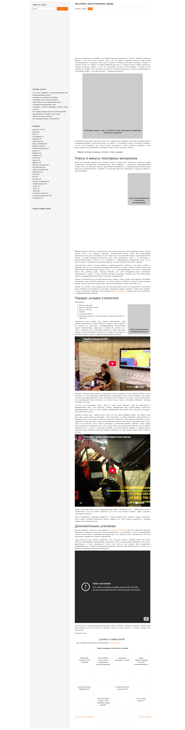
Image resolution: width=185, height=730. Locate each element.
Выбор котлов (37, 146)
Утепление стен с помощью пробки (45, 100)
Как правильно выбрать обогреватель (46, 119)
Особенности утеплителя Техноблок (45, 97)
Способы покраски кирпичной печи (84, 688)
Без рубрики (37, 137)
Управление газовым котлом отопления (84, 660)
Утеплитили (37, 198)
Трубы (35, 191)
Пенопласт (36, 172)
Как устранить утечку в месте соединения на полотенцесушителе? (103, 661)
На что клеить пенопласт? (141, 700)
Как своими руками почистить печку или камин (49, 112)
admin (84, 9)
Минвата (36, 163)
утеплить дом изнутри (118, 530)
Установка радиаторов (41, 196)
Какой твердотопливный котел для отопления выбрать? (141, 661)
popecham (36, 129)
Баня (34, 134)
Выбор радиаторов (39, 148)
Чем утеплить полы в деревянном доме (47, 102)
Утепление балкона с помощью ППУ (122, 688)
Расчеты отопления (39, 181)
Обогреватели (38, 167)
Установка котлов (39, 193)
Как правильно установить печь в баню (46, 114)
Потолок (35, 179)
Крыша (35, 160)
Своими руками (38, 184)
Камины (35, 153)
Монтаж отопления (39, 165)
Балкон (35, 132)
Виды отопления (38, 144)
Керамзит (36, 155)
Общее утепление (39, 170)
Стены (35, 186)
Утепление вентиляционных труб (44, 105)
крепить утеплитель (118, 291)
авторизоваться (114, 643)
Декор (35, 151)
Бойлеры (36, 139)
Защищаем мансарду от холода (122, 659)
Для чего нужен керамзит (85, 717)
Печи (34, 174)
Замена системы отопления (42, 116)
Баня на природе (145, 717)
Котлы (35, 158)
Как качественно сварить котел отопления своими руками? (103, 702)
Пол (34, 177)
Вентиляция (37, 141)
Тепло (35, 188)
